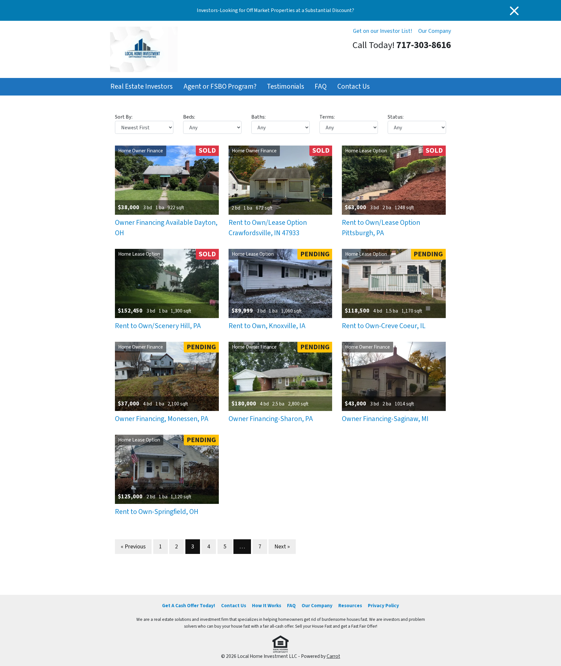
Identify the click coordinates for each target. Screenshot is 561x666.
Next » (282, 547)
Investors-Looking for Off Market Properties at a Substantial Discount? (275, 10)
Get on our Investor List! (382, 31)
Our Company (434, 31)
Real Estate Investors (141, 87)
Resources (350, 605)
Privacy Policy (383, 605)
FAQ (321, 87)
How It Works (266, 605)
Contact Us (353, 87)
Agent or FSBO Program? (219, 87)
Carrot (333, 656)
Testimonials (285, 87)
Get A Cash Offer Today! (188, 605)
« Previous (133, 547)
